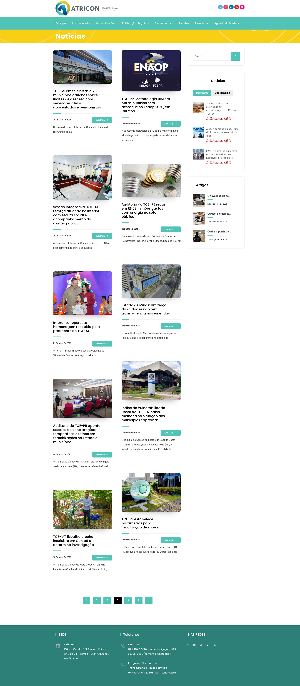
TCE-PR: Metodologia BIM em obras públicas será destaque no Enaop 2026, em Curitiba (146, 105)
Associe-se (202, 23)
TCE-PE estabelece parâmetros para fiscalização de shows (140, 523)
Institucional (80, 23)
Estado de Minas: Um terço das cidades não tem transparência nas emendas (146, 309)
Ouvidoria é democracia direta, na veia (219, 213)
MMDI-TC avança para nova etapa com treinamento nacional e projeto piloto (221, 154)
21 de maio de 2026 (62, 343)
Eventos (184, 23)
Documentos (163, 23)
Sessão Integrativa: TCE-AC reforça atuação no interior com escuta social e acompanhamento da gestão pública (76, 215)
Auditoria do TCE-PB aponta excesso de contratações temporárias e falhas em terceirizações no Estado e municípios (77, 433)
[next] (148, 600)
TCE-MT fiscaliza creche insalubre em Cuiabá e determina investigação (73, 540)
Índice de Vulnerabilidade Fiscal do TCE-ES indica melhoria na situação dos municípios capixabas (143, 414)
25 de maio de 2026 (131, 325)
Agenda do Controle (227, 23)
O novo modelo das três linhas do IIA (219, 195)
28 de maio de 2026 (131, 229)
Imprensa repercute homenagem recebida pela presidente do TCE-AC (76, 326)
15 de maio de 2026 (131, 539)
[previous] (86, 600)
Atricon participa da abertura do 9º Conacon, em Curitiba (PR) (222, 132)
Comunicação (105, 23)
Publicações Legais (134, 23)
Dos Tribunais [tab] (222, 92)
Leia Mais (100, 120)
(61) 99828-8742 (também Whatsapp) (152, 672)
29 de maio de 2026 (62, 119)
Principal (60, 23)
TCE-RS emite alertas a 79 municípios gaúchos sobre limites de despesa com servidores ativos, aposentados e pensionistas (77, 99)
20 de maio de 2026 (131, 432)
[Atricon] (86, 8)
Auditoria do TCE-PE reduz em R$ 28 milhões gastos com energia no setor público (143, 210)
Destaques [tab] (202, 92)
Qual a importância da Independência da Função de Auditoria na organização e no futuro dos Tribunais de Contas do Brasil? (219, 231)
